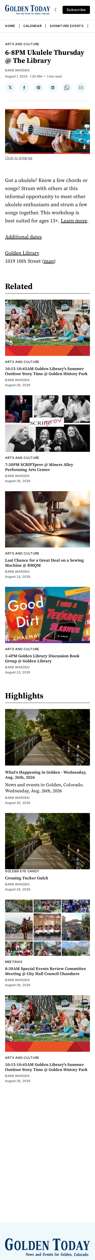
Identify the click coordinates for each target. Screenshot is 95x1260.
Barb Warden (17, 70)
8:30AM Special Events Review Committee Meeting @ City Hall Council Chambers (45, 971)
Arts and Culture (22, 44)
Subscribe (76, 10)
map (49, 261)
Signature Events (66, 26)
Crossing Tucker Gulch (26, 878)
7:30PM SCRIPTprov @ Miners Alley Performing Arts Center (39, 467)
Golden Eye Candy (22, 871)
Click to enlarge (18, 158)
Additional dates (23, 236)
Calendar (32, 26)
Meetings (14, 962)
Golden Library (22, 252)
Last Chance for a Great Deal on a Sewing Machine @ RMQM (44, 562)
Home (10, 26)
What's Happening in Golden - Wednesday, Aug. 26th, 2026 (45, 774)
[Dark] (56, 9)
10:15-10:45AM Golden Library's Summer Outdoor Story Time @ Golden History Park (46, 371)
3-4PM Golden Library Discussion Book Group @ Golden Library (42, 658)
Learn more (74, 220)
